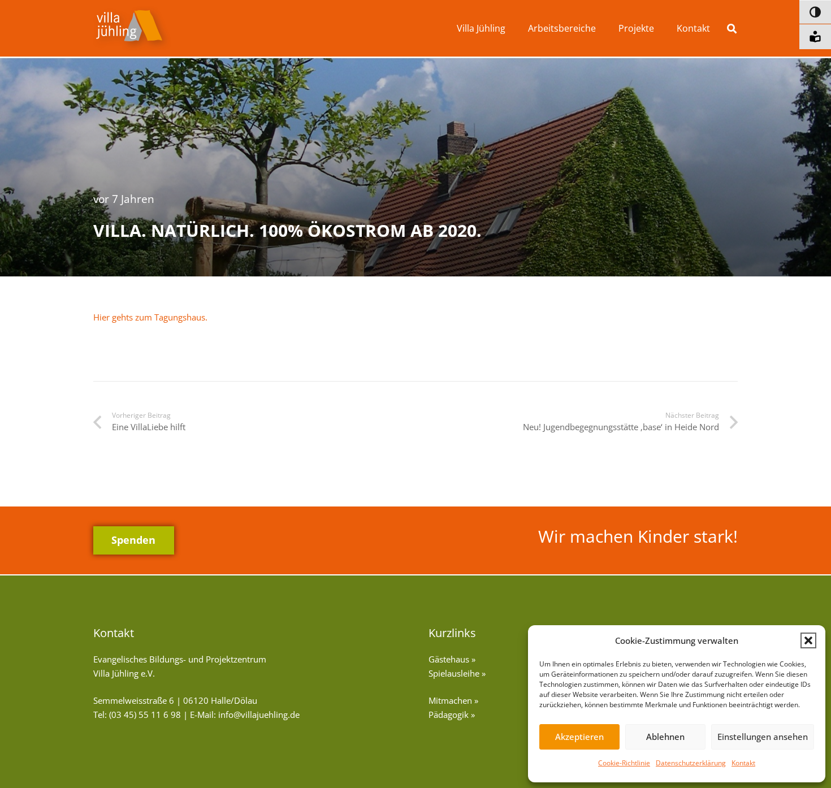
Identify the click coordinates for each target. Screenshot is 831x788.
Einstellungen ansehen (762, 736)
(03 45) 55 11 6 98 (145, 714)
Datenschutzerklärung (691, 763)
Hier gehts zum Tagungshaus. (150, 317)
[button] (808, 640)
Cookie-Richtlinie (624, 763)
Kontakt (743, 763)
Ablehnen (665, 736)
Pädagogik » (452, 714)
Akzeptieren (579, 736)
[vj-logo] (132, 28)
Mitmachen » (453, 700)
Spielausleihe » (457, 673)
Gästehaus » (452, 659)
